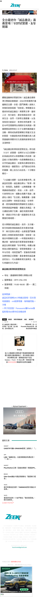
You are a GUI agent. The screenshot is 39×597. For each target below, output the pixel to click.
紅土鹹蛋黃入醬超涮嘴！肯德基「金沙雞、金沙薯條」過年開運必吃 (10, 326)
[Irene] (19, 341)
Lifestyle (5, 16)
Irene (6, 70)
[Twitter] (33, 553)
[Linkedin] (16, 553)
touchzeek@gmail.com (19, 547)
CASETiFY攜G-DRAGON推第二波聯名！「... (20, 448)
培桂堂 (10, 319)
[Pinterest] (22, 553)
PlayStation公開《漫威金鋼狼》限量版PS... (20, 468)
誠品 (25, 319)
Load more (7, 503)
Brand (6, 474)
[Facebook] (4, 553)
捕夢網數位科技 (16, 561)
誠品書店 (31, 319)
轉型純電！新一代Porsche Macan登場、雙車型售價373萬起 (29, 326)
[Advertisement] (19, 49)
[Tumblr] (27, 553)
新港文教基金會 (18, 319)
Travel (10, 16)
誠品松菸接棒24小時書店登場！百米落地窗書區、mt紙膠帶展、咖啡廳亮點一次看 (19, 301)
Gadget (6, 446)
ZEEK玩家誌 (12, 362)
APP (5, 454)
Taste (5, 484)
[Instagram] (10, 553)
